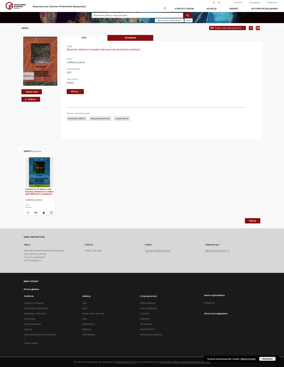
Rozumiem (267, 358)
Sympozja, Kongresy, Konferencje (40, 334)
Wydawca (86, 329)
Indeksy (233, 8)
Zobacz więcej (31, 343)
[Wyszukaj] (188, 15)
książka (70, 82)
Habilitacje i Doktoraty (35, 313)
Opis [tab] (84, 38)
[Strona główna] (164, 8)
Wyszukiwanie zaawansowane (169, 20)
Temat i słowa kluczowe (93, 313)
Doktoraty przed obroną (36, 308)
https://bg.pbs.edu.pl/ (215, 250)
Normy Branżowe (32, 324)
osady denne (121, 118)
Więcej (252, 220)
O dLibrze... (145, 313)
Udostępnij (254, 2)
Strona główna (31, 289)
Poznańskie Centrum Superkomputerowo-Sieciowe (185, 362)
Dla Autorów (146, 324)
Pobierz (31, 99)
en (219, 2)
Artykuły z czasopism (34, 303)
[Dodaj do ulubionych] (251, 28)
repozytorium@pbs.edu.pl (157, 250)
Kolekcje (212, 8)
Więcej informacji (248, 359)
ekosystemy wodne (100, 118)
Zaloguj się (272, 2)
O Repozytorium (148, 303)
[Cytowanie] (258, 28)
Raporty (28, 329)
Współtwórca (88, 324)
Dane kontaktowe (148, 308)
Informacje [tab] (130, 37)
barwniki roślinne (76, 118)
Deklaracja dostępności (151, 334)
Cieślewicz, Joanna (76, 62)
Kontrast (238, 2)
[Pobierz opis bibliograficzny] (35, 213)
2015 (69, 72)
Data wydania (88, 334)
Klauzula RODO (147, 329)
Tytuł (84, 303)
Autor (85, 308)
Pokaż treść (32, 91)
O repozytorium (184, 8)
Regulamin (145, 318)
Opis (84, 318)
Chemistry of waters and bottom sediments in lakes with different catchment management (39, 191)
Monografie (29, 318)
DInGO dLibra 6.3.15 (126, 362)
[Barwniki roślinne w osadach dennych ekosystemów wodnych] (40, 61)
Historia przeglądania (264, 8)
